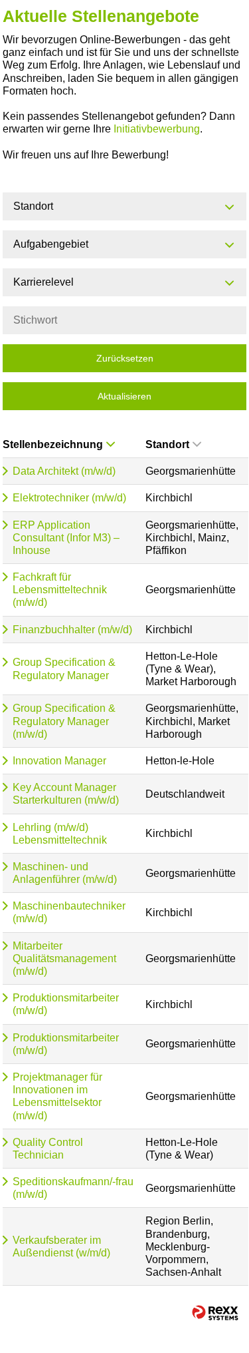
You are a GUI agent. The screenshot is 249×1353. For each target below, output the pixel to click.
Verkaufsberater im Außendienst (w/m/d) (61, 1246)
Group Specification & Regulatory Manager (64, 668)
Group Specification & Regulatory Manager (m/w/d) (64, 720)
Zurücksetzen (124, 358)
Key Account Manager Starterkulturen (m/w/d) (66, 794)
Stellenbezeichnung (53, 444)
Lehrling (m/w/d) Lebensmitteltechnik (60, 834)
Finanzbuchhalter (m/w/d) (72, 629)
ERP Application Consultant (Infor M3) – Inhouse (66, 537)
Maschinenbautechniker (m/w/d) (69, 912)
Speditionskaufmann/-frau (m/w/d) (73, 1188)
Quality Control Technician (48, 1149)
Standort (167, 444)
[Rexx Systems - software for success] (215, 1312)
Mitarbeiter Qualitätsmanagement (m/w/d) (64, 958)
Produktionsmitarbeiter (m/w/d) (66, 1004)
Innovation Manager (59, 760)
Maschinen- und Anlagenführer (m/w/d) (65, 873)
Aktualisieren (124, 396)
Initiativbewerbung (157, 129)
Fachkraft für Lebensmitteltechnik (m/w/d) (60, 589)
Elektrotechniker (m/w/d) (69, 497)
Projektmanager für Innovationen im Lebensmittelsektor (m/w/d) (57, 1096)
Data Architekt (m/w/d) (64, 471)
